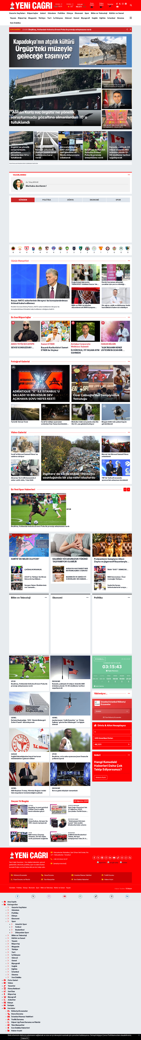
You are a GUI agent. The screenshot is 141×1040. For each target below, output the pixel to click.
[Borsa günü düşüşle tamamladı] (70, 774)
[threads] (111, 896)
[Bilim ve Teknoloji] (46, 598)
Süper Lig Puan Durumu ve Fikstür (25, 1022)
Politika (61, 13)
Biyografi (85, 18)
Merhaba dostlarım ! (36, 186)
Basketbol (19, 930)
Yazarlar (11, 986)
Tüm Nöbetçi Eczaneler (113, 717)
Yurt (49, 18)
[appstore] (101, 862)
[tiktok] (96, 896)
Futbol (18, 927)
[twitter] (33, 896)
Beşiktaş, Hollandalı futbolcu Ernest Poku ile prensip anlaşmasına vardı (40, 526)
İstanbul (111, 18)
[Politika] (129, 598)
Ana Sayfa (11, 902)
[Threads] (122, 857)
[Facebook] (94, 857)
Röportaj (22, 18)
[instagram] (49, 896)
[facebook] (17, 896)
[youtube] (64, 896)
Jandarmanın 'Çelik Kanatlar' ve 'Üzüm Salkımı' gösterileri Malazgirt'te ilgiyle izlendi (68, 722)
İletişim (10, 1005)
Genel (76, 18)
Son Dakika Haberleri (81, 879)
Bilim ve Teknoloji (99, 13)
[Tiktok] (118, 857)
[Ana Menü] (131, 18)
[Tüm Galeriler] (129, 362)
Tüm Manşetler (49, 879)
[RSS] (130, 857)
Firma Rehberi (13, 989)
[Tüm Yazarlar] (129, 175)
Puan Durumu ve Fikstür (22, 879)
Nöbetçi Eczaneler (20, 875)
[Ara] (131, 5)
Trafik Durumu (109, 875)
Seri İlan (11, 991)
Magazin (32, 18)
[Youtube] (114, 857)
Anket (43, 13)
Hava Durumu (49, 875)
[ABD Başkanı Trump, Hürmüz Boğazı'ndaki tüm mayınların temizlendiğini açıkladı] (29, 774)
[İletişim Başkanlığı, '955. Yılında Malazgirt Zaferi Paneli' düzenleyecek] (29, 703)
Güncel (68, 18)
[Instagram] (106, 857)
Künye (10, 1003)
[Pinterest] (102, 857)
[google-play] (113, 862)
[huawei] (124, 862)
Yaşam (13, 18)
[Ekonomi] (87, 598)
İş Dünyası (58, 18)
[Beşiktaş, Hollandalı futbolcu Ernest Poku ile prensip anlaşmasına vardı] (38, 509)
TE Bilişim (128, 888)
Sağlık (95, 18)
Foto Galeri (12, 980)
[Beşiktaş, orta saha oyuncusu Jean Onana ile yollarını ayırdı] (70, 740)
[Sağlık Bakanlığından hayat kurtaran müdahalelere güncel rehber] (29, 740)
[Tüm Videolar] (129, 432)
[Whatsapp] (126, 857)
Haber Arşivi (108, 879)
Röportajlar (32, 13)
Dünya (70, 13)
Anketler (11, 1000)
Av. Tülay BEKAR (32, 182)
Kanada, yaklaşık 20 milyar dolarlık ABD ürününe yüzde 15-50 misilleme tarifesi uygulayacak (68, 686)
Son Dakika (15, 23)
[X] (98, 857)
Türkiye (41, 18)
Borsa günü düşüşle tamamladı (65, 791)
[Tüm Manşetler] (129, 261)
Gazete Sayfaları (17, 13)
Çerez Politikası (14, 1038)
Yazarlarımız (19, 175)
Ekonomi (79, 13)
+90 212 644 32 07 (61, 859)
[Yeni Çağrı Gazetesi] (31, 5)
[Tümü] (129, 317)
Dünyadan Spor (22, 933)
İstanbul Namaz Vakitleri (83, 875)
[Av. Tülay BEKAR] (18, 184)
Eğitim (102, 18)
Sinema (120, 18)
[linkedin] (127, 896)
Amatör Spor (21, 924)
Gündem (52, 13)
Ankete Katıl (101, 777)
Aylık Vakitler (100, 686)
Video (10, 983)
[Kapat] (139, 1035)
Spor (87, 13)
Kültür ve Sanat (116, 13)
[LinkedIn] (110, 857)
